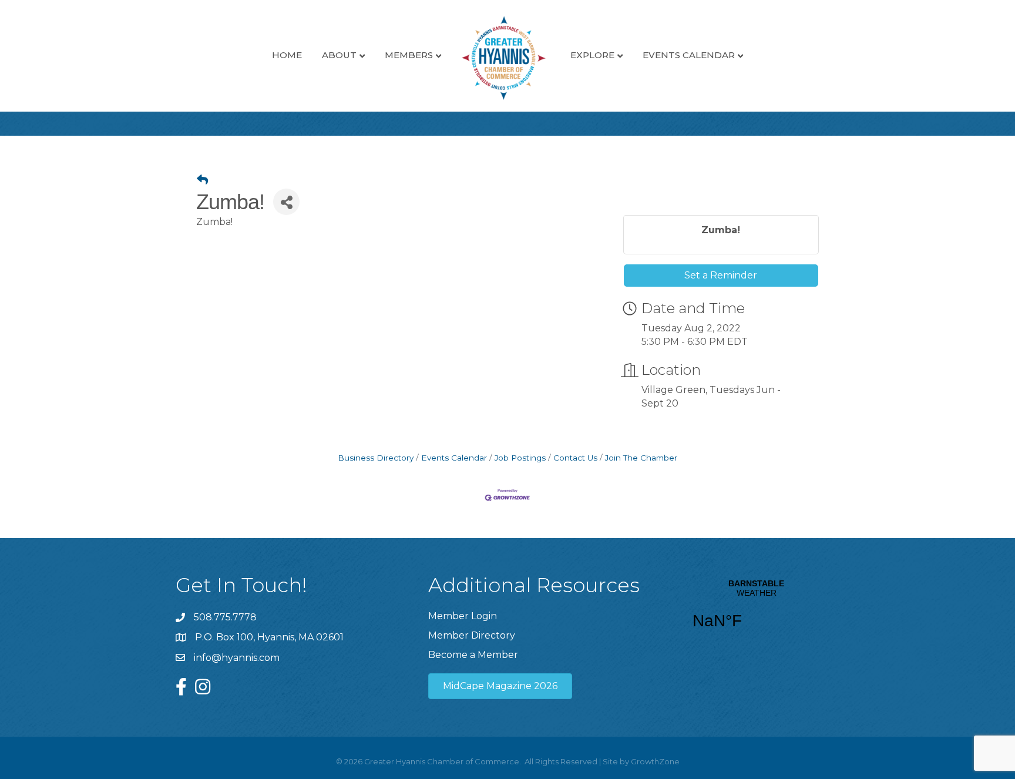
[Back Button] (202, 180)
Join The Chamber (641, 457)
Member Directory (471, 635)
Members (409, 55)
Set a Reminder (720, 275)
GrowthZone (655, 761)
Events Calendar (689, 55)
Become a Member (473, 654)
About (339, 55)
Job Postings (520, 457)
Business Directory (376, 457)
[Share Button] (286, 202)
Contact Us (575, 457)
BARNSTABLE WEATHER (756, 611)
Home (287, 55)
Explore (592, 55)
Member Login (462, 616)
